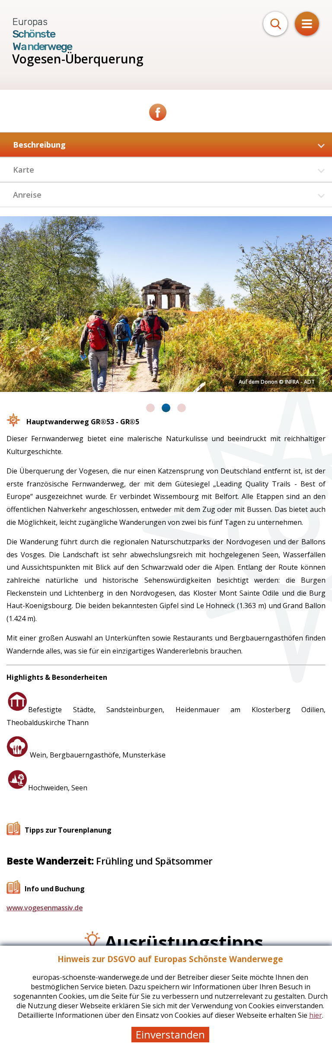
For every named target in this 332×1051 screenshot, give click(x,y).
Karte (23, 169)
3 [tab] (181, 408)
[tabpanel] (166, 304)
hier (315, 1015)
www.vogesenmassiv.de (44, 907)
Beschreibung (39, 144)
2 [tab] (166, 408)
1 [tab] (150, 408)
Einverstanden (170, 1034)
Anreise (27, 194)
